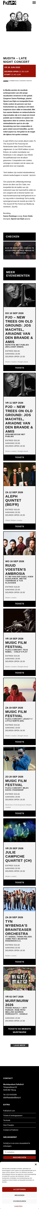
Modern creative (26, 80)
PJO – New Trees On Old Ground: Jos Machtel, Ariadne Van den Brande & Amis (19, 331)
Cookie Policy (18, 1206)
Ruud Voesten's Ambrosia (19, 574)
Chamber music (14, 80)
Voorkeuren (19, 1201)
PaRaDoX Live (9, 1111)
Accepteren (19, 1189)
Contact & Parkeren (10, 1130)
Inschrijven (19, 1157)
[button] (36, 1164)
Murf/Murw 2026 (16, 1007)
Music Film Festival (16, 647)
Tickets (24, 369)
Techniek (6, 1120)
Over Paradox (8, 1125)
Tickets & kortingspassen (12, 1115)
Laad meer (19, 1045)
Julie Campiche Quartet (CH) (18, 856)
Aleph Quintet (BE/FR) (13, 500)
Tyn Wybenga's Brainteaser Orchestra (18, 931)
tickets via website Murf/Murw (22, 1031)
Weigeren (19, 1195)
